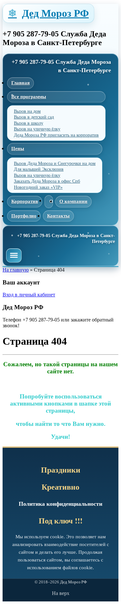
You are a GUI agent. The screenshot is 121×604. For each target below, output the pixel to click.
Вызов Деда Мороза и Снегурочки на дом (55, 163)
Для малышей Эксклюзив (39, 169)
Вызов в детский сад (34, 117)
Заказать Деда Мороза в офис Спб (47, 181)
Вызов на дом (27, 111)
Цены (17, 148)
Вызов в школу (28, 123)
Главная (20, 82)
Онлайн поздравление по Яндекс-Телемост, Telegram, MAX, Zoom (49, 201)
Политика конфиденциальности (60, 504)
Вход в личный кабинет (29, 294)
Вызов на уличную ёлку (37, 129)
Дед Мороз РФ (55, 13)
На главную (16, 270)
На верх (60, 593)
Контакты (58, 215)
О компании (73, 201)
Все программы (28, 96)
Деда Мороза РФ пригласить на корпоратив (56, 135)
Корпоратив (24, 201)
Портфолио (23, 215)
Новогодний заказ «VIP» (38, 187)
